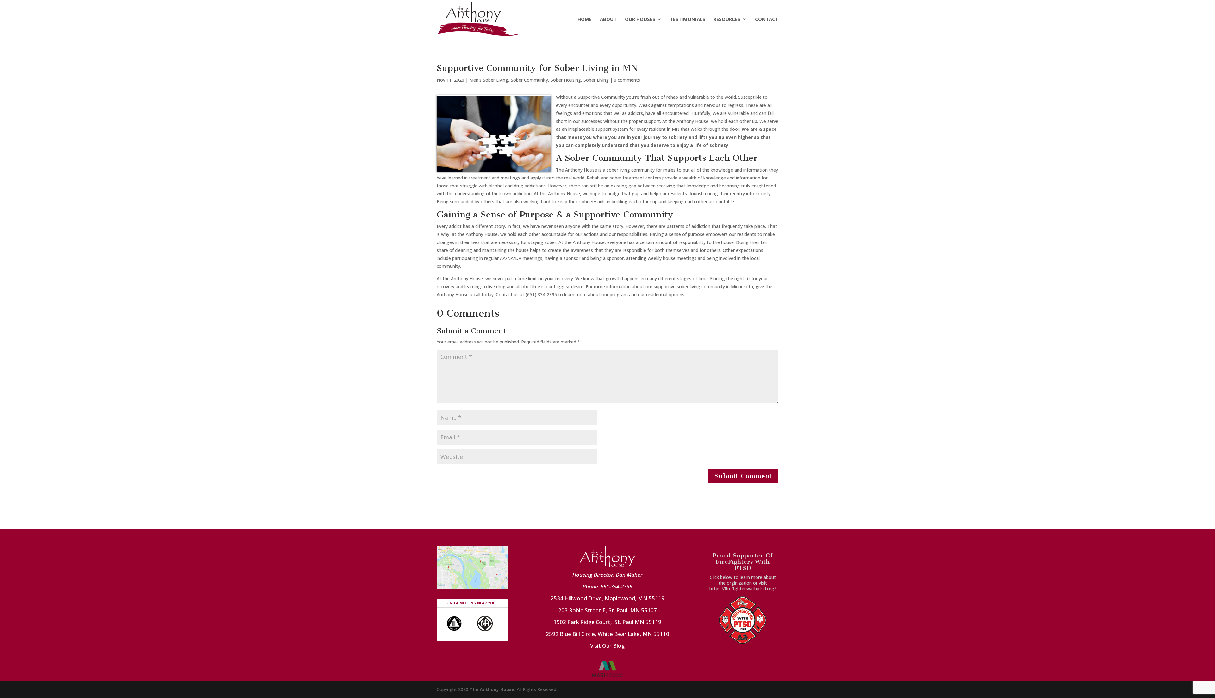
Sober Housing (566, 80)
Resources (726, 19)
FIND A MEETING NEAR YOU (471, 603)
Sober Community (529, 80)
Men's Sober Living (488, 80)
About (608, 19)
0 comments (627, 80)
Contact (766, 19)
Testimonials (687, 19)
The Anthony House (492, 689)
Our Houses (640, 19)
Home (584, 19)
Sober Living (596, 80)
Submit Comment (743, 476)
